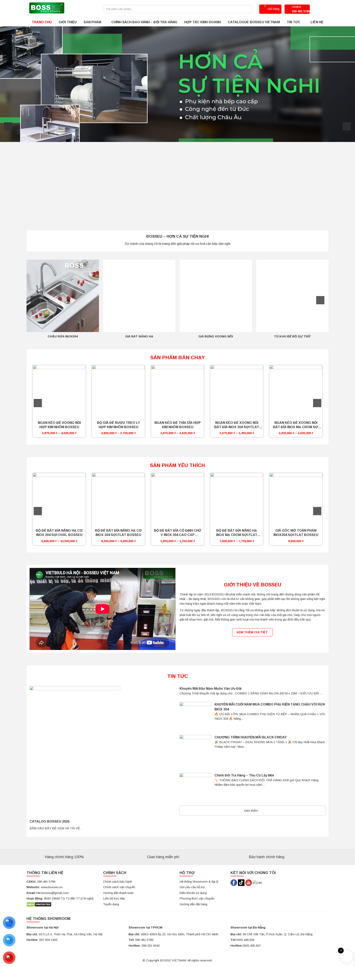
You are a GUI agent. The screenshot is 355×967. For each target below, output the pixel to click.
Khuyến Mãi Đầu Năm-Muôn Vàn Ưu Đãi (210, 688)
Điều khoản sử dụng (193, 893)
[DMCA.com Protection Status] (39, 904)
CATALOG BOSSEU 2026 (49, 821)
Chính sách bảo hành (117, 881)
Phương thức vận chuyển (197, 898)
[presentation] (8, 126)
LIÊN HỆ (317, 22)
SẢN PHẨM (92, 22)
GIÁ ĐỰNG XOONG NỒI (215, 336)
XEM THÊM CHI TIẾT (252, 632)
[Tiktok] (241, 882)
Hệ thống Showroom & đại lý (199, 881)
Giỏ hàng (271, 7)
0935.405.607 (252, 945)
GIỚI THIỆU (68, 22)
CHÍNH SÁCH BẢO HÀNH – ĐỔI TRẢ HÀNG (144, 22)
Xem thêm (251, 810)
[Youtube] (249, 882)
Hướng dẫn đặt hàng (193, 904)
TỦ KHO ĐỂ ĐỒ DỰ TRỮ (292, 336)
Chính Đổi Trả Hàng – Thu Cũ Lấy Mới (244, 775)
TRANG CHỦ (42, 22)
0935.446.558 (245, 939)
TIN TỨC (293, 22)
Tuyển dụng (111, 904)
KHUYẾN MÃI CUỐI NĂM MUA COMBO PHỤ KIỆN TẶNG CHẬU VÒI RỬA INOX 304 (269, 707)
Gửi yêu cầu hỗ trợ (192, 887)
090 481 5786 (144, 939)
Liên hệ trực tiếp (114, 898)
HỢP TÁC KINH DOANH (202, 22)
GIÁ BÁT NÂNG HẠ (139, 336)
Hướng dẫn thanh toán (118, 893)
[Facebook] (234, 882)
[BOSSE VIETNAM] (47, 8)
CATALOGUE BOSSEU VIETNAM (254, 22)
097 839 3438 (48, 939)
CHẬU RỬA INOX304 (63, 336)
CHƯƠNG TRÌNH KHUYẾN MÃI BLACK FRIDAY (250, 737)
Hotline (301, 9)
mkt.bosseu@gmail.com (52, 893)
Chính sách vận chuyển (119, 887)
